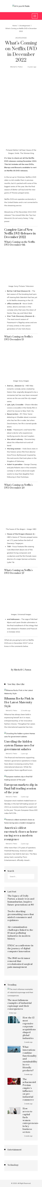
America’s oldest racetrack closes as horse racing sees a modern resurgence (21, 833)
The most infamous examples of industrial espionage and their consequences (20, 1005)
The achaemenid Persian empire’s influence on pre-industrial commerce (29, 1089)
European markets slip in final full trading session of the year (20, 788)
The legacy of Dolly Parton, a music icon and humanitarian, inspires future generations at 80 (21, 900)
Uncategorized (21, 38)
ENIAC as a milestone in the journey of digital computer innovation (20, 948)
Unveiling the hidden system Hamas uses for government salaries (19, 745)
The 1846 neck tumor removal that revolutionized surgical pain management (20, 963)
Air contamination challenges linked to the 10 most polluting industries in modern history (20, 933)
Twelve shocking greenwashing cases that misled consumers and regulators (21, 916)
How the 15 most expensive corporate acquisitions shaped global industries (29, 1028)
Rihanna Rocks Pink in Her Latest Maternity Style (19, 702)
